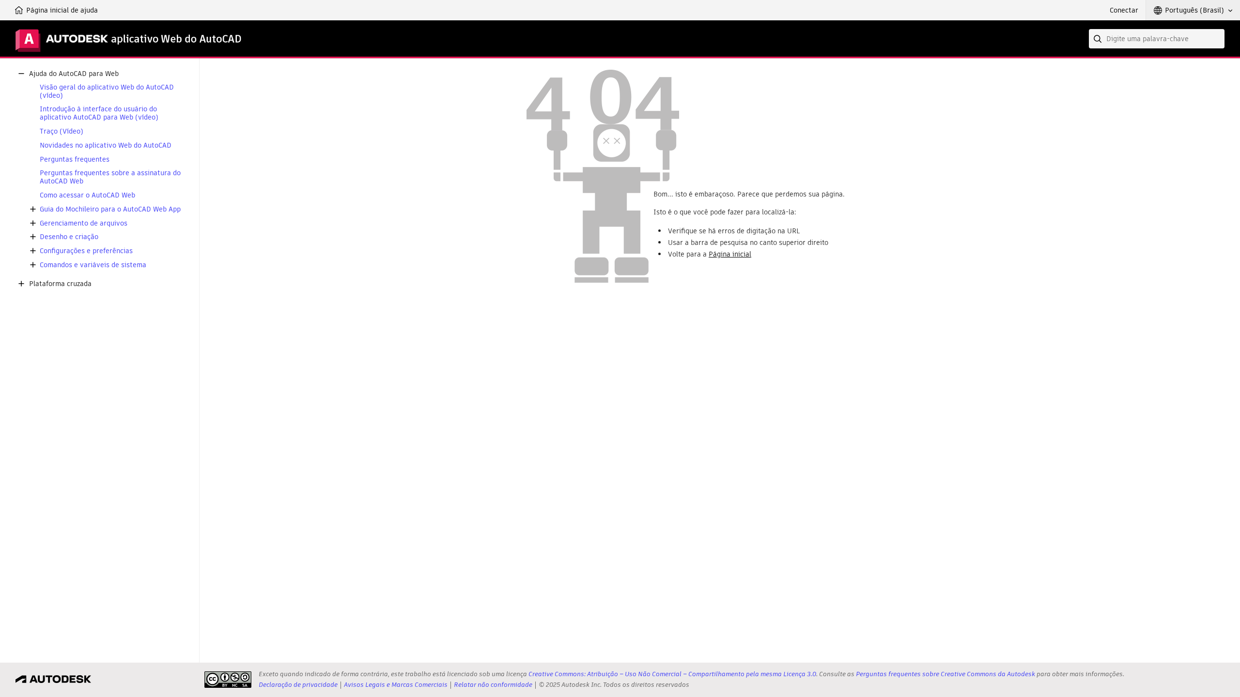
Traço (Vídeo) (61, 131)
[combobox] (1156, 38)
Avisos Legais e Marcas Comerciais (396, 684)
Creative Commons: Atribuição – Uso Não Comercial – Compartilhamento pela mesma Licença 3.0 (672, 674)
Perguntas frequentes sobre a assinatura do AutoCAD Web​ (110, 177)
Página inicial (730, 254)
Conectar (1124, 10)
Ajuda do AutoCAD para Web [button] (74, 74)
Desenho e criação (69, 237)
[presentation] (227, 679)
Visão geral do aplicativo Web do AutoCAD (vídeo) (107, 91)
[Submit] (1098, 38)
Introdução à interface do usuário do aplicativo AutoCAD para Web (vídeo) (99, 113)
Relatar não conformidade (493, 684)
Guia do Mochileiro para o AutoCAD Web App (110, 209)
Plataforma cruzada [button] (60, 284)
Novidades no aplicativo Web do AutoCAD (105, 145)
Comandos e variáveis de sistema (93, 265)
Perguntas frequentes (74, 159)
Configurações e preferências (86, 251)
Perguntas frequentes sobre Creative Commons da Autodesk (945, 674)
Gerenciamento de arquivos (83, 223)
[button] (1193, 10)
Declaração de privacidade (298, 684)
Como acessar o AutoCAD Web (87, 195)
